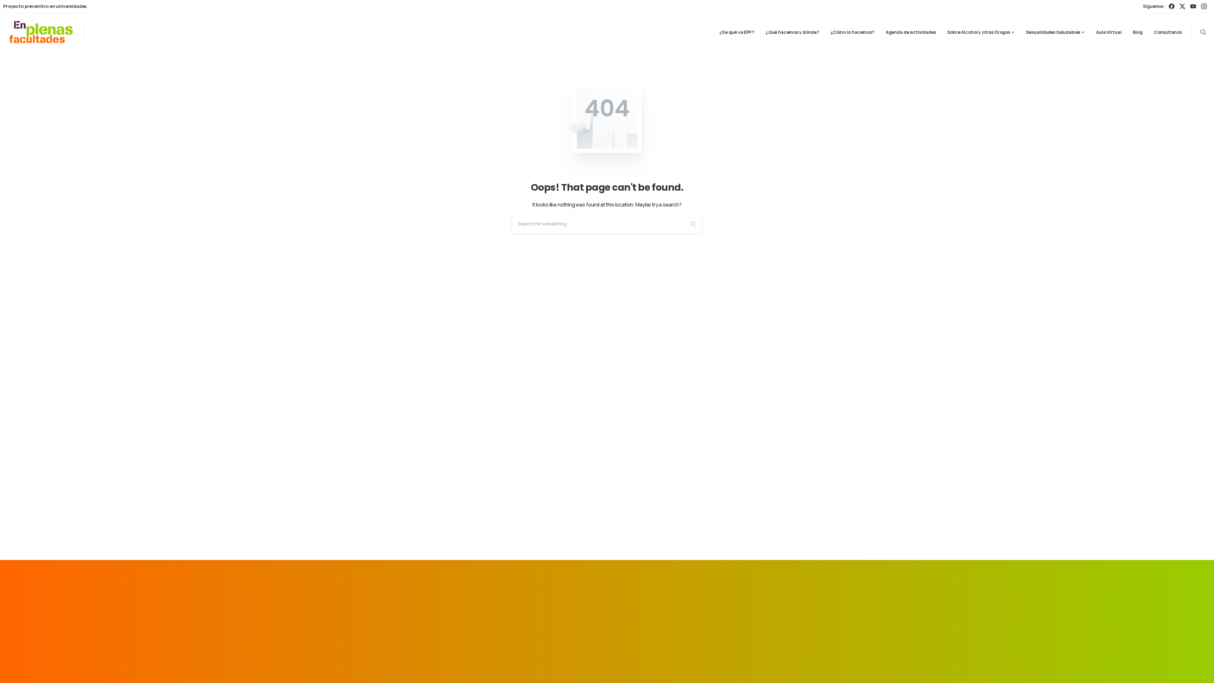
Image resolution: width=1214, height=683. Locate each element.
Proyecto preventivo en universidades (45, 6)
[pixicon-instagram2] (762, 607)
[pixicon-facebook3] (733, 607)
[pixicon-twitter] (747, 607)
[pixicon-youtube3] (776, 607)
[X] (1182, 6)
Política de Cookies (749, 668)
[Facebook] (1171, 6)
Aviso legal (658, 668)
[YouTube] (1193, 6)
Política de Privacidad (699, 668)
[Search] (693, 223)
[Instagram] (1204, 6)
